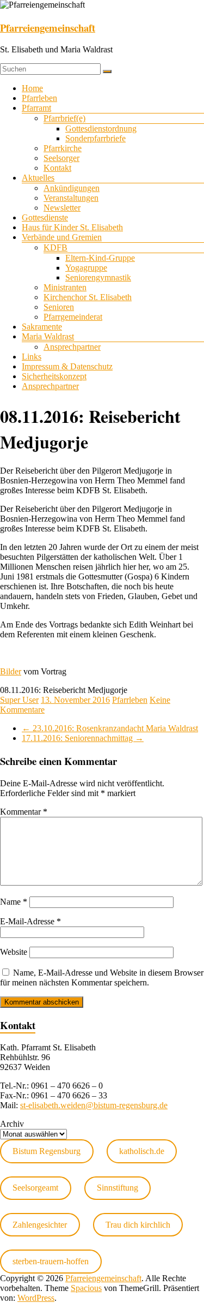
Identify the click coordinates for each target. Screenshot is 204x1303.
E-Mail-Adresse (30, 921)
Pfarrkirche (63, 148)
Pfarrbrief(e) (64, 118)
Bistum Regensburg (47, 1151)
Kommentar (23, 811)
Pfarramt (36, 107)
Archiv (12, 1123)
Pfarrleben (39, 98)
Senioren (59, 307)
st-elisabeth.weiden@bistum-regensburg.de (94, 1105)
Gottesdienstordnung (101, 128)
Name (13, 901)
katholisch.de (141, 1151)
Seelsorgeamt (35, 1187)
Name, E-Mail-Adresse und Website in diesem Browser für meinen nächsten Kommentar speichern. (101, 977)
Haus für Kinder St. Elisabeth (72, 227)
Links (31, 356)
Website (13, 952)
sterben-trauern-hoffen (51, 1261)
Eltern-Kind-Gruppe (100, 257)
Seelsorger (61, 158)
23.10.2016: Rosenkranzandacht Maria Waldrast (110, 728)
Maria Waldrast (48, 336)
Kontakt (57, 167)
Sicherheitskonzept (54, 376)
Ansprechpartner (72, 346)
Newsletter (62, 207)
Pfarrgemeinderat (73, 316)
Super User (19, 699)
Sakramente (42, 326)
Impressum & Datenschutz (67, 366)
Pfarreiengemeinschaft (47, 27)
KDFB (55, 247)
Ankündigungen (72, 188)
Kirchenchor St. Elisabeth (88, 297)
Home (32, 88)
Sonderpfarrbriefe (95, 138)
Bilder (10, 671)
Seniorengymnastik (98, 277)
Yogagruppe (86, 267)
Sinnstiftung (117, 1187)
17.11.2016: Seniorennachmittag (83, 738)
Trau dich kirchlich (138, 1224)
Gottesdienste (45, 217)
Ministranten (65, 287)
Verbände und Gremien (62, 237)
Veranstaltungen (71, 197)
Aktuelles (38, 177)
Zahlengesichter (40, 1224)
